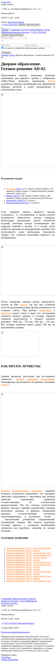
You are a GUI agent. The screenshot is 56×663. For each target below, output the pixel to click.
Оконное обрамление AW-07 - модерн (23, 567)
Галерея (31, 30)
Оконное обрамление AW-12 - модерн (23, 578)
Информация (7, 32)
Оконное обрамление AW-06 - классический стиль (28, 564)
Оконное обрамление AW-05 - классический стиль (28, 562)
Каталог (5, 30)
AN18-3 (5, 384)
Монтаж (16, 599)
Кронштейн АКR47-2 (15, 200)
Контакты (17, 32)
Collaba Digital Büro (9, 660)
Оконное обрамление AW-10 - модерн (23, 574)
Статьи (47, 30)
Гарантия (5, 601)
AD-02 (51, 81)
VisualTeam (6, 657)
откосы (23, 304)
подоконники (47, 379)
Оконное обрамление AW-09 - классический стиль (28, 571)
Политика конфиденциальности (15, 632)
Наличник (11, 189)
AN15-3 (19, 189)
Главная (4, 55)
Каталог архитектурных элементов (21, 490)
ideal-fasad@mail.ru (16, 22)
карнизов (6, 313)
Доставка (14, 601)
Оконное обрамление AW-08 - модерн (23, 569)
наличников (45, 310)
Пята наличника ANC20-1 (18, 203)
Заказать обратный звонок (29, 25)
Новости (39, 30)
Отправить (6, 53)
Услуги (24, 30)
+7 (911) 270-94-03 (9, 25)
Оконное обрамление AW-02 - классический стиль (28, 555)
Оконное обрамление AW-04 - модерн (23, 560)
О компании (15, 30)
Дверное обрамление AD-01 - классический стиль (28, 548)
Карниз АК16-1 (13, 196)
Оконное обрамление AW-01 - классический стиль (28, 553)
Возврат (13, 603)
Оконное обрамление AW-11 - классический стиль (28, 576)
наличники (32, 379)
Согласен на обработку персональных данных (24, 48)
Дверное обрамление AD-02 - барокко (23, 550)
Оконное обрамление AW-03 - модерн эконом (26, 557)
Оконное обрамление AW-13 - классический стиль (28, 581)
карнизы (20, 379)
